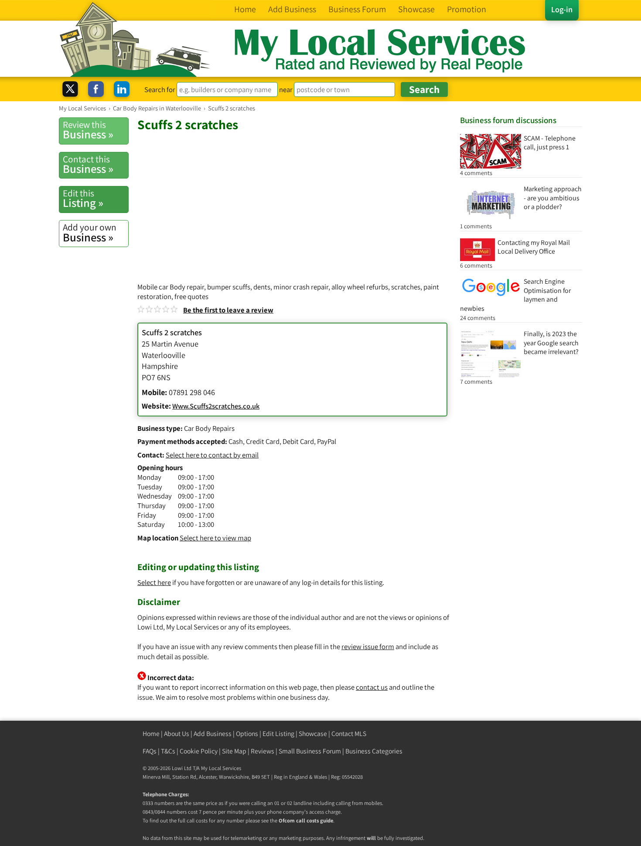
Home (151, 733)
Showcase (313, 733)
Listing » (83, 198)
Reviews (262, 751)
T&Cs (168, 751)
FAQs (150, 751)
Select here (154, 582)
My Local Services (221, 768)
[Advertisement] (294, 198)
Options (247, 733)
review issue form (367, 646)
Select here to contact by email (212, 455)
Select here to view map (215, 538)
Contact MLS (348, 733)
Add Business (213, 733)
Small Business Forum (310, 751)
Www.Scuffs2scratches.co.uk (215, 406)
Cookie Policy (199, 751)
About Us (176, 733)
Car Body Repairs (209, 428)
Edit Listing (278, 733)
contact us (372, 687)
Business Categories (373, 751)
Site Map (234, 751)
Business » (88, 130)
